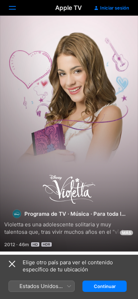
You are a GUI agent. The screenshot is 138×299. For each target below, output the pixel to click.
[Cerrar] (12, 264)
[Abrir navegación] (16, 8)
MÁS (126, 232)
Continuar (105, 286)
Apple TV (68, 7)
